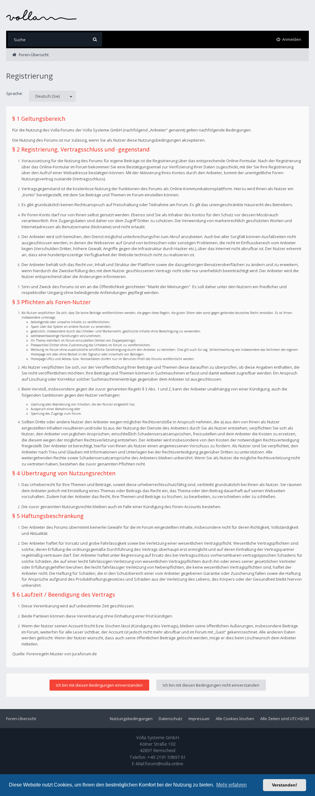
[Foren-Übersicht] (41, 15)
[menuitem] (289, 39)
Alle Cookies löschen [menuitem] (235, 718)
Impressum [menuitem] (199, 718)
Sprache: (14, 93)
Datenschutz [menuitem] (170, 718)
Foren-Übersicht (21, 718)
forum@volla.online (164, 764)
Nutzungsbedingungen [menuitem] (131, 718)
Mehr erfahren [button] (231, 784)
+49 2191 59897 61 (166, 757)
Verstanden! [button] (284, 784)
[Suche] (95, 39)
